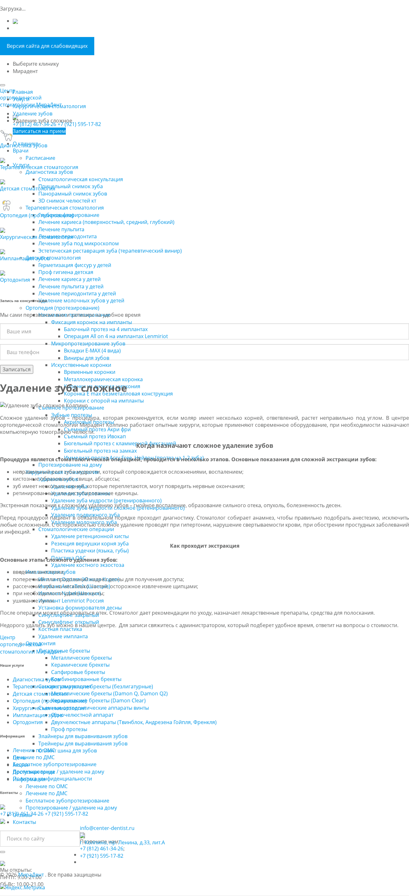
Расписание (40, 157)
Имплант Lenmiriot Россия (71, 600)
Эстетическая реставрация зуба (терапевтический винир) (110, 250)
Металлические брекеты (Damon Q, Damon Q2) (109, 693)
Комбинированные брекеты (86, 679)
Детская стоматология (53, 257)
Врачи (20, 150)
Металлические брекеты (81, 657)
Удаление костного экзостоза (87, 564)
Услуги (21, 99)
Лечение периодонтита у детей (77, 293)
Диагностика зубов (49, 171)
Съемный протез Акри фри (97, 429)
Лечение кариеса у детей (69, 279)
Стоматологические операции (76, 529)
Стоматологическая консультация (80, 179)
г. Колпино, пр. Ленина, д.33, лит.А (122, 842)
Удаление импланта (63, 636)
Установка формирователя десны (80, 607)
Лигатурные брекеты (64, 650)
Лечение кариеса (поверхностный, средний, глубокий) (106, 222)
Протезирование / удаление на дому (71, 807)
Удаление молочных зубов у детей (81, 300)
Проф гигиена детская (65, 272)
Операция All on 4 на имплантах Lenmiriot (116, 336)
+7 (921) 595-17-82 (79, 124)
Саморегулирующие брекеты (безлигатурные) (95, 686)
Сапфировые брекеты (78, 672)
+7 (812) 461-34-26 (34, 124)
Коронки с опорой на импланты (104, 400)
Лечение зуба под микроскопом (78, 243)
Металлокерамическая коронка (103, 379)
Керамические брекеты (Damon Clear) (98, 700)
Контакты (24, 822)
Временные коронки (89, 371)
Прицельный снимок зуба (70, 186)
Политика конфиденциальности (52, 778)
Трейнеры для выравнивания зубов (82, 743)
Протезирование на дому (70, 464)
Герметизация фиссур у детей (74, 265)
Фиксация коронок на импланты (91, 322)
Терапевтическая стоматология (65, 207)
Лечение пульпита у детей (71, 286)
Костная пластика (60, 629)
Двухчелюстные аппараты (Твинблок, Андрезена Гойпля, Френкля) (134, 722)
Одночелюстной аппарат (82, 714)
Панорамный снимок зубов (72, 193)
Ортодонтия (28, 722)
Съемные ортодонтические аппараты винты (93, 707)
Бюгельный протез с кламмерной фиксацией (120, 443)
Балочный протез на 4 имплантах (106, 329)
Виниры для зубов (86, 357)
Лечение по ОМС (47, 786)
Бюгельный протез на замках (100, 450)
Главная (23, 91)
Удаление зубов (32, 113)
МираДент (31, 874)
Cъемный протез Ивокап (95, 436)
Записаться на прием (39, 131)
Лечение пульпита (61, 229)
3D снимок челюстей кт (67, 200)
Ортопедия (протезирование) (62, 307)
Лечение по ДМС (46, 793)
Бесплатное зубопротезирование (67, 800)
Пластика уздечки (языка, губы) (90, 550)
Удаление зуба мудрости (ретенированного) (106, 500)
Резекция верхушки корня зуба (90, 543)
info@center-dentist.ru (107, 828)
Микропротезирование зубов (88, 343)
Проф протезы (69, 729)
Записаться (17, 369)
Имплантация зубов (38, 715)
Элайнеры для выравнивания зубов (82, 736)
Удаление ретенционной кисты (90, 536)
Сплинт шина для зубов (67, 750)
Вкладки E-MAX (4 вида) (92, 350)
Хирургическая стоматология (49, 106)
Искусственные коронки (81, 364)
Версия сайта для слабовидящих (47, 45)
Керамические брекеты (80, 664)
